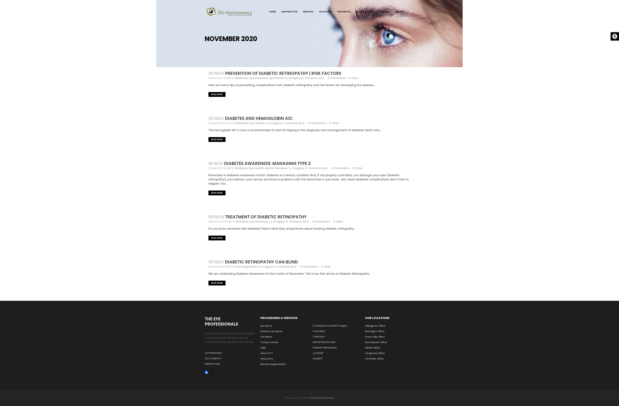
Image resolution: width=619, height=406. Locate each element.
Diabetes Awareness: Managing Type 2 (267, 163)
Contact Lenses (269, 342)
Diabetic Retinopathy (325, 347)
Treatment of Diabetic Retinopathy (266, 217)
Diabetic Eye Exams (271, 331)
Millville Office (372, 347)
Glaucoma (266, 358)
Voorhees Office (374, 358)
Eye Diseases (258, 78)
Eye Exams (266, 325)
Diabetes (241, 78)
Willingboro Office (375, 325)
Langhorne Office (375, 353)
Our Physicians (213, 353)
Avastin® (317, 358)
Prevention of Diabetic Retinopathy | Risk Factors (283, 73)
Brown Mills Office (375, 336)
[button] (615, 36)
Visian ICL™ (266, 353)
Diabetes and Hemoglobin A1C (259, 118)
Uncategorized (245, 267)
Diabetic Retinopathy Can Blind (261, 262)
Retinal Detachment (324, 342)
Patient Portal (212, 363)
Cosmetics (319, 331)
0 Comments (337, 78)
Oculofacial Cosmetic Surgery (330, 325)
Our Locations (213, 358)
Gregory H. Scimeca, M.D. (307, 78)
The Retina (266, 336)
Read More (217, 94)
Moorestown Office (376, 342)
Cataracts (318, 336)
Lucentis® (318, 353)
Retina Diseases (276, 168)
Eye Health (276, 78)
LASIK (263, 347)
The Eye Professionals (322, 398)
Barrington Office (374, 331)
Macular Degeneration (273, 364)
